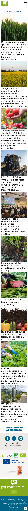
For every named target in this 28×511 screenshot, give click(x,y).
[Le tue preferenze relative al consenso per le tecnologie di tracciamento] (25, 508)
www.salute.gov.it (14, 507)
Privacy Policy (11, 508)
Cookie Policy (17, 508)
